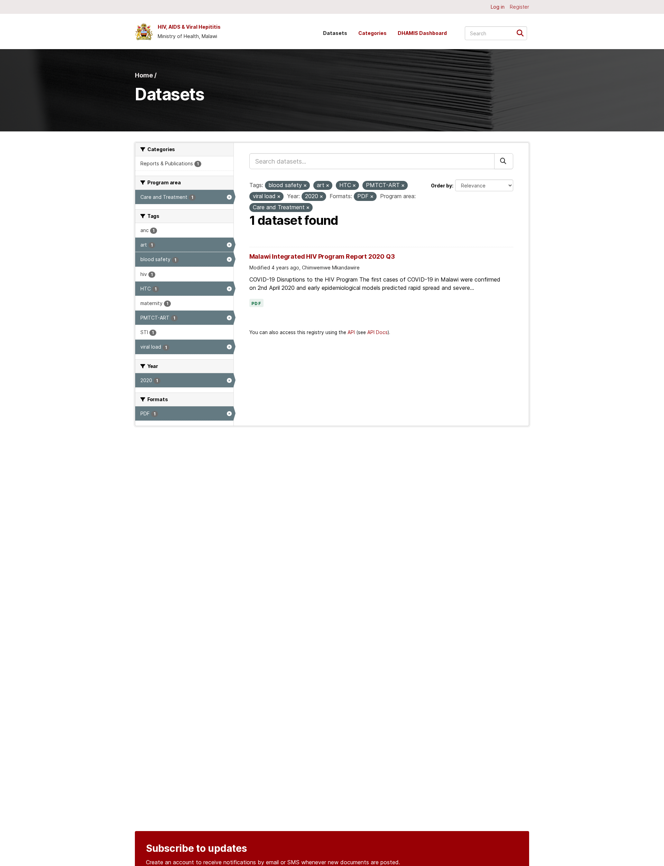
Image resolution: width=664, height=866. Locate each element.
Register (519, 7)
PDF (256, 304)
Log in (498, 7)
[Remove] (305, 185)
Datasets (335, 33)
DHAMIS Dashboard (422, 33)
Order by (441, 185)
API (351, 332)
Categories (372, 33)
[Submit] (522, 33)
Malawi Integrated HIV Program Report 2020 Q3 (322, 256)
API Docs (377, 332)
